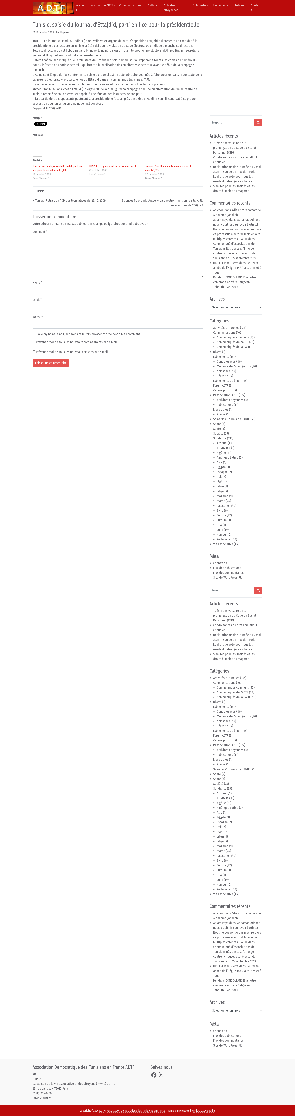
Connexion (220, 563)
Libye (220, 491)
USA (219, 525)
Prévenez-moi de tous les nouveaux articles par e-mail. (72, 352)
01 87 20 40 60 (42, 1093)
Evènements (220, 5)
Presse (221, 414)
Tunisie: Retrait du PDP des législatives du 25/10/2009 (70, 200)
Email (37, 300)
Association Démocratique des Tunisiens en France (136, 1110)
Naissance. (224, 371)
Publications (225, 405)
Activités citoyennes (171, 7)
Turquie (222, 520)
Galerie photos (223, 390)
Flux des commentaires (228, 573)
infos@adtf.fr (42, 1098)
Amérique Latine (227, 457)
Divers (217, 352)
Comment (40, 232)
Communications (130, 5)
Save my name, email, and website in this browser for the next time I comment (88, 334)
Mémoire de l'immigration (234, 366)
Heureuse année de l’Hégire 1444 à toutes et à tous (237, 267)
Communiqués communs (233, 337)
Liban (220, 486)
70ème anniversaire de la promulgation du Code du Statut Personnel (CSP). (234, 147)
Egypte (221, 467)
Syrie (220, 510)
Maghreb (222, 496)
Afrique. (222, 443)
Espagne (222, 472)
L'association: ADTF (225, 395)
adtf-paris (63, 32)
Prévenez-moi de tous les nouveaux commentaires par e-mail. (76, 342)
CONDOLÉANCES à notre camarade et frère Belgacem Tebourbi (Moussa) (234, 282)
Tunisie (40, 191)
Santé (217, 424)
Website (38, 317)
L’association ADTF (101, 5)
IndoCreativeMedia (204, 1110)
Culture (152, 5)
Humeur (222, 534)
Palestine (223, 506)
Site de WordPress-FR (227, 577)
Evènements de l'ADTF (227, 381)
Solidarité (199, 5)
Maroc (221, 501)
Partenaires (224, 539)
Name (37, 282)
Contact (255, 7)
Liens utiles (220, 409)
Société (218, 433)
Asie (219, 462)
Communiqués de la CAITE (234, 347)
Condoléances (226, 361)
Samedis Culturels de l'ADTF (231, 419)
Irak (219, 477)
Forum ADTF (220, 385)
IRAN (220, 481)
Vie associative (223, 544)
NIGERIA (225, 448)
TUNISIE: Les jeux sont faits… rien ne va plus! (114, 166)
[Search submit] (258, 122)
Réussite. (223, 376)
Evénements (221, 357)
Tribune (239, 5)
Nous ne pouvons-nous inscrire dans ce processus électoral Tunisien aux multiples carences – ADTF (237, 234)
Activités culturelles (226, 328)
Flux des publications (227, 568)
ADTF (102, 1110)
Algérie (221, 453)
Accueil (80, 7)
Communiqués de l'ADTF (232, 342)
